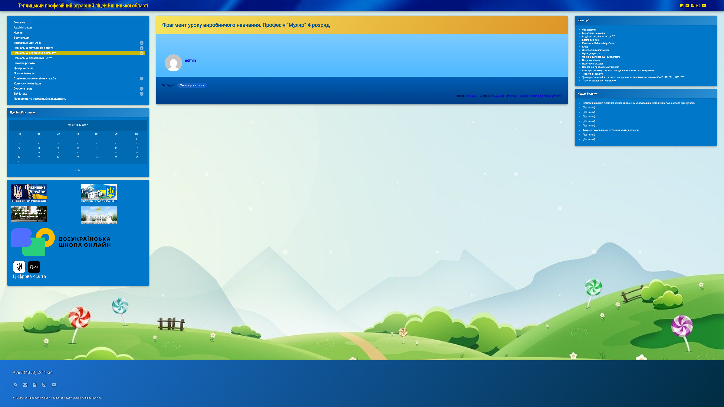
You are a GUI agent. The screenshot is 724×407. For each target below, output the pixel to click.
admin (190, 60)
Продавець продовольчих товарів (600, 67)
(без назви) (589, 107)
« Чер (78, 170)
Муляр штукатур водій (192, 85)
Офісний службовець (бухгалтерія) (601, 57)
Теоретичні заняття (592, 74)
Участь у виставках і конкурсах (599, 80)
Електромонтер (590, 40)
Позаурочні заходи (592, 63)
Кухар (585, 46)
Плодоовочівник (591, 60)
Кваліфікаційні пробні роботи (598, 43)
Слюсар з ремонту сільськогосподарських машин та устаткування (618, 70)
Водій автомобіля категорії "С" (598, 36)
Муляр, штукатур (553, 96)
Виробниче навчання (531, 96)
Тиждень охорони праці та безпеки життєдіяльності (611, 130)
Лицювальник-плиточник (595, 50)
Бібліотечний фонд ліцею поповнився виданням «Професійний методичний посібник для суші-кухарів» (639, 103)
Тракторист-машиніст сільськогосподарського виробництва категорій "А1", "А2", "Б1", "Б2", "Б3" (633, 77)
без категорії (589, 29)
